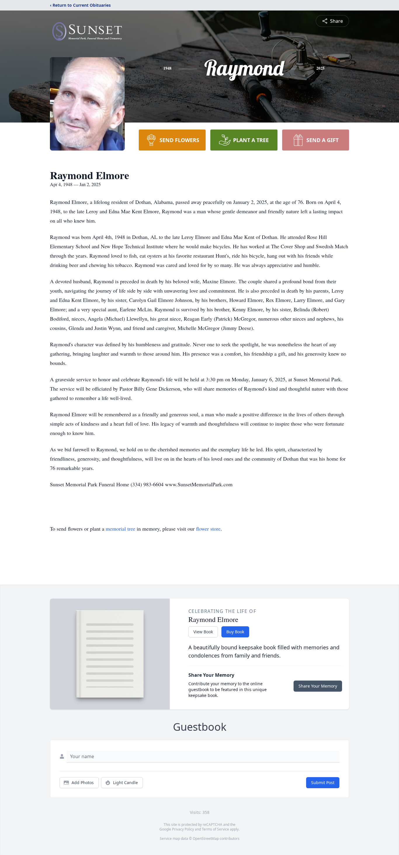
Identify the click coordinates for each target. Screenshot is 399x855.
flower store (208, 528)
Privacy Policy (183, 829)
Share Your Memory (318, 686)
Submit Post (322, 782)
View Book (203, 631)
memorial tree (120, 528)
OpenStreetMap (206, 838)
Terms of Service (215, 829)
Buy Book (235, 631)
